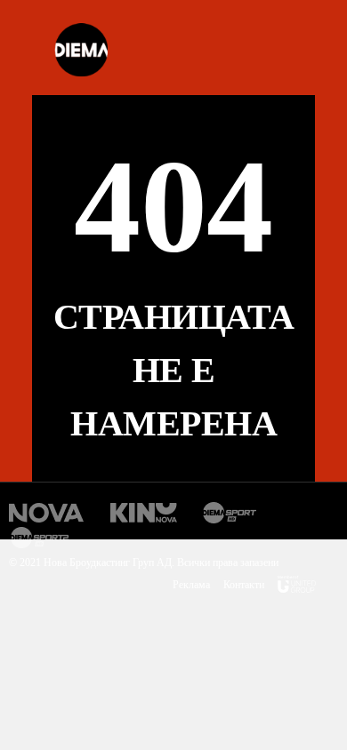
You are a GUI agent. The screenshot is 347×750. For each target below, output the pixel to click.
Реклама (191, 584)
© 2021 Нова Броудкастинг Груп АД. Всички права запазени (143, 562)
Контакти (243, 584)
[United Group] (297, 587)
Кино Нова (144, 512)
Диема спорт (230, 512)
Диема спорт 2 (42, 537)
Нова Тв (47, 512)
